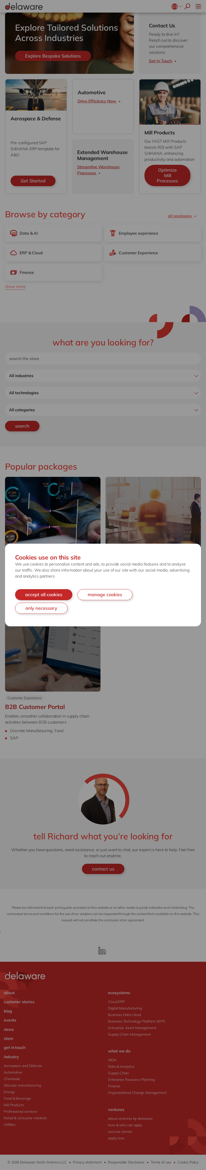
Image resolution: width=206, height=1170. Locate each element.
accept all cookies (43, 594)
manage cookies (105, 594)
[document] (103, 585)
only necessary (41, 608)
